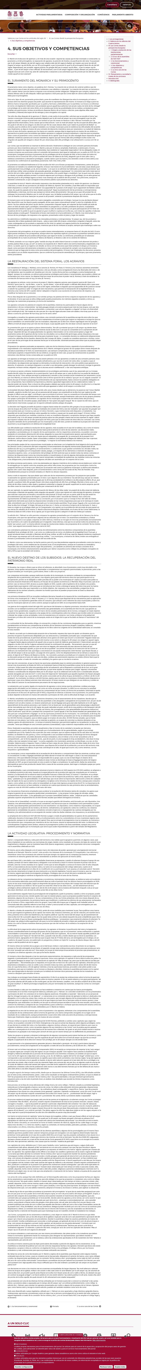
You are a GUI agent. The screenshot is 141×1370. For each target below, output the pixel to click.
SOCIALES (20, 1356)
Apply (130, 26)
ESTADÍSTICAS (22, 1351)
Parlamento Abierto (122, 15)
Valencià (127, 5)
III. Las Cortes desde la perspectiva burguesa (66, 38)
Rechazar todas (106, 1367)
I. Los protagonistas (116, 39)
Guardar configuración (23, 1367)
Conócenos (103, 15)
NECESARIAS (21, 1344)
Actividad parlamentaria (49, 15)
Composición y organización (80, 15)
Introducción (114, 79)
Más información (99, 1340)
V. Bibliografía (114, 81)
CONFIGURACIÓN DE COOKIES (70, 1335)
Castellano (112, 5)
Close (125, 1336)
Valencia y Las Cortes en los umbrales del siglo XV (27, 38)
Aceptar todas (120, 1367)
